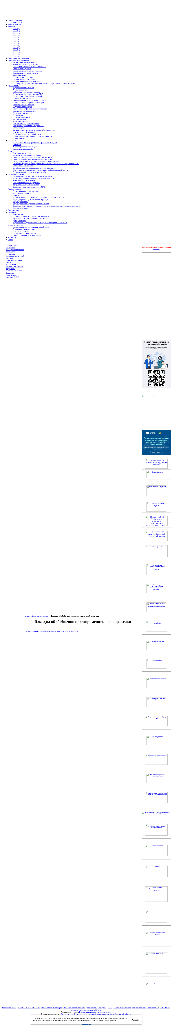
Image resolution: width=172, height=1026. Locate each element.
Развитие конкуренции (22, 98)
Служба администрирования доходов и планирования (34, 168)
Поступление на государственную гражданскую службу (35, 143)
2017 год (16, 48)
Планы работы (18, 138)
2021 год (16, 39)
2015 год (16, 52)
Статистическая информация (24, 233)
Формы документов (20, 202)
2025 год (16, 31)
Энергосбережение (20, 121)
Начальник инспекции (22, 153)
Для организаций (19, 221)
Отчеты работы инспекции (23, 105)
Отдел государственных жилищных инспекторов (32, 157)
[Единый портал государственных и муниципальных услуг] (156, 593)
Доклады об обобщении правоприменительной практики (36, 178)
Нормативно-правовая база (23, 149)
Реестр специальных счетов (24, 181)
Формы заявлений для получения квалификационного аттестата (38, 197)
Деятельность (13, 86)
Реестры (16, 195)
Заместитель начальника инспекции (27, 155)
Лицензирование (15, 189)
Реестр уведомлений (21, 90)
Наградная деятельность (22, 113)
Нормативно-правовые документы (26, 183)
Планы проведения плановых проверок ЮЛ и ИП (33, 136)
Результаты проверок (21, 231)
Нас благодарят (14, 210)
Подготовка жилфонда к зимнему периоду (30, 109)
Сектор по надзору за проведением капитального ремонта (36, 162)
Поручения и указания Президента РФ (28, 126)
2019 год (16, 43)
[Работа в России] (156, 706)
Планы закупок (19, 128)
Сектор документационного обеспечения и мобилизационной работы (41, 170)
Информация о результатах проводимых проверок (33, 176)
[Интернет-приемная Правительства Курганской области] (156, 901)
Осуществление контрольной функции (28, 102)
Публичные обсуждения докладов (26, 92)
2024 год (16, 33)
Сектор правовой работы (23, 166)
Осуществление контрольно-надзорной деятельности (34, 130)
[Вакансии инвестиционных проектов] (156, 943)
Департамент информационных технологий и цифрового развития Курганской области (96, 1014)
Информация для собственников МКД (28, 94)
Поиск (10, 240)
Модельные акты (19, 75)
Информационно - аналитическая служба (29, 172)
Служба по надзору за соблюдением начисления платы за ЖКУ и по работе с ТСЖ (46, 164)
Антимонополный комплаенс (24, 132)
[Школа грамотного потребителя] (156, 744)
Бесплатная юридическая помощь (26, 124)
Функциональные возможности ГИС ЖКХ (30, 219)
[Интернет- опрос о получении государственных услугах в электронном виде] (156, 611)
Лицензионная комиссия (22, 193)
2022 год (16, 37)
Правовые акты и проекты (18, 60)
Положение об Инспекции (23, 77)
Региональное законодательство (25, 65)
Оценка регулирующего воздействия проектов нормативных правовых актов (44, 84)
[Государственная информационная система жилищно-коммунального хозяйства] (156, 574)
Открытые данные (15, 225)
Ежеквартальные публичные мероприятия (29, 100)
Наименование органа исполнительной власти (31, 227)
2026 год (16, 29)
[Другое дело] (156, 1003)
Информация (18, 115)
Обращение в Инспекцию (18, 58)
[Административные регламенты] (156, 631)
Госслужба (12, 140)
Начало (27, 616)
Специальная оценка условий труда (27, 134)
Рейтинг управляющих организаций (27, 96)
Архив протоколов (20, 208)
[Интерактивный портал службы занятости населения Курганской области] (156, 802)
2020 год (16, 41)
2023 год (16, 35)
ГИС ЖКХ (12, 212)
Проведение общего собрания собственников (31, 216)
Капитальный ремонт (16, 174)
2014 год (16, 54)
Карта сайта (17, 22)
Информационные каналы (23, 88)
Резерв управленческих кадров (25, 147)
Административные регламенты (25, 73)
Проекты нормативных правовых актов (28, 71)
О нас (10, 151)
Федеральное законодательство (25, 62)
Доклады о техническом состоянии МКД (29, 187)
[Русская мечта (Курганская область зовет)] (156, 495)
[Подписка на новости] (156, 423)
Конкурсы (17, 145)
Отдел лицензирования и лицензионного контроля (33, 159)
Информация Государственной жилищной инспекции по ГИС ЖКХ (40, 223)
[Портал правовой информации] (156, 764)
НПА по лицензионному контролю (27, 81)
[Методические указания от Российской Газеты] (156, 782)
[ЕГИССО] (156, 877)
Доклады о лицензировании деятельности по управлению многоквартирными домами (47, 206)
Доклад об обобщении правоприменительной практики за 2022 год (51, 631)
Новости (11, 27)
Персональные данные (22, 69)
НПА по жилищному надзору (24, 79)
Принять (135, 1020)
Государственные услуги (22, 107)
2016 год (16, 50)
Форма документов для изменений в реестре (30, 200)
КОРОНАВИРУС (15, 24)
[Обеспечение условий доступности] (156, 649)
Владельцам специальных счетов (26, 185)
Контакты (12, 238)
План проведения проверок (24, 229)
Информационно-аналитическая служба (95, 1012)
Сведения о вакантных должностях (27, 235)
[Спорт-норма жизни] (156, 973)
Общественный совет (21, 117)
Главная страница (15, 20)
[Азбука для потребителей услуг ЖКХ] (156, 726)
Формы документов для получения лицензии (31, 204)
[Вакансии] (156, 922)
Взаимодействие (19, 119)
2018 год (16, 46)
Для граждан (18, 214)
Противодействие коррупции (24, 111)
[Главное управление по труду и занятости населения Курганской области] (156, 835)
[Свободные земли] (156, 856)
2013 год (16, 56)
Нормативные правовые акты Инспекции (29, 67)
